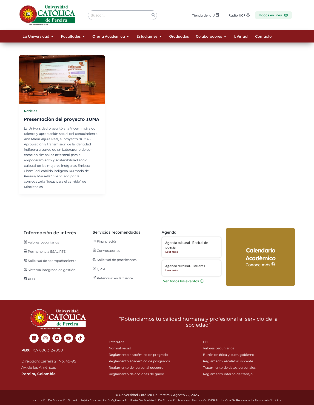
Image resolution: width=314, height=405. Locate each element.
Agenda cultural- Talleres (185, 265)
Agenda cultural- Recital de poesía (186, 244)
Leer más (171, 251)
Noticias (30, 111)
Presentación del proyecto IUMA (61, 119)
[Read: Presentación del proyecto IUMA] (62, 79)
